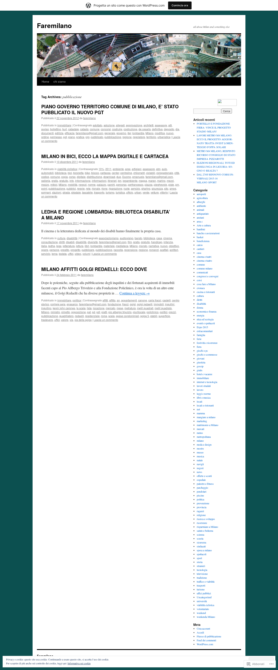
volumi (86, 254)
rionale (96, 188)
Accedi (200, 632)
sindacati (201, 546)
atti (170, 125)
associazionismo (109, 238)
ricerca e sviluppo (206, 519)
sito (166, 188)
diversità (93, 242)
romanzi (154, 250)
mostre (200, 448)
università (202, 601)
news (199, 472)
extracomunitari (205, 331)
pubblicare (88, 250)
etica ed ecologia (205, 319)
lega (58, 246)
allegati (120, 125)
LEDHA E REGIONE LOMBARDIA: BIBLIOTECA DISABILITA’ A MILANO (105, 214)
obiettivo (174, 246)
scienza (200, 534)
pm (177, 184)
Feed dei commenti (206, 640)
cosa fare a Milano (206, 284)
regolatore (139, 137)
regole (81, 188)
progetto (75, 250)
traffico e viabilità (205, 581)
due (118, 177)
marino (161, 180)
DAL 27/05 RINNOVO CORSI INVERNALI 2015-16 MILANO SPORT (215, 178)
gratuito (63, 180)
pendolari (201, 491)
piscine (200, 495)
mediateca (122, 246)
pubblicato (97, 137)
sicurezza (157, 188)
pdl (98, 312)
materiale (109, 246)
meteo (200, 432)
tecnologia (202, 569)
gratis (54, 180)
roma (104, 316)
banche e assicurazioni (208, 233)
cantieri (200, 249)
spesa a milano (204, 550)
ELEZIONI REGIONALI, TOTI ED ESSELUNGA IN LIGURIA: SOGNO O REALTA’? (216, 166)
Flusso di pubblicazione (209, 636)
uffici (70, 254)
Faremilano (54, 25)
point (44, 188)
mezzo (45, 184)
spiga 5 (144, 316)
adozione (109, 125)
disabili (70, 242)
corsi (199, 280)
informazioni (99, 180)
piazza (148, 184)
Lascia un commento (104, 254)
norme (92, 184)
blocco (95, 173)
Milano (150, 133)
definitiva (157, 129)
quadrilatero (66, 316)
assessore (161, 125)
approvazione (134, 125)
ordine (45, 137)
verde (146, 192)
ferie (199, 339)
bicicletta (78, 173)
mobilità (72, 184)
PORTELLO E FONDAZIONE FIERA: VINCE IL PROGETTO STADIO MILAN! (214, 127)
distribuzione (94, 177)
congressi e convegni (207, 276)
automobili (47, 173)
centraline (126, 173)
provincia (201, 507)
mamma (201, 413)
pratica (80, 137)
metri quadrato (163, 308)
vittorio (164, 192)
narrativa (154, 246)
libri (87, 246)
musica (200, 456)
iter (129, 133)
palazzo (101, 184)
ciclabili (150, 173)
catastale (73, 129)
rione (104, 188)
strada (66, 192)
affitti (105, 300)
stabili (153, 316)
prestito (65, 250)
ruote (127, 188)
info (72, 180)
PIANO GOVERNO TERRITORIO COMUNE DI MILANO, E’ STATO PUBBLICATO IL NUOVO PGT (110, 109)
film (130, 242)
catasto (84, 129)
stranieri (201, 566)
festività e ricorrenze (207, 342)
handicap (156, 242)
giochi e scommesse (207, 354)
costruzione (130, 129)
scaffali (164, 250)
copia (64, 177)
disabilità (72, 238)
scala (111, 316)
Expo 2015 (202, 327)
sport (199, 558)
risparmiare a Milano (207, 526)
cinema (167, 238)
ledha (51, 246)
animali (200, 209)
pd (93, 312)
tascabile (87, 192)
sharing (145, 188)
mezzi (170, 180)
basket (200, 237)
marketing (202, 421)
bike (87, 173)
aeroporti (201, 194)
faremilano (89, 118)
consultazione (49, 242)
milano (200, 440)
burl (64, 129)
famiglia (201, 335)
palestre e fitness (205, 483)
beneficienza (203, 241)
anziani (200, 217)
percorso (121, 184)
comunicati (202, 272)
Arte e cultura (204, 225)
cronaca (201, 288)
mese (120, 308)
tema (55, 254)
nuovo (170, 133)
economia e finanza (206, 311)
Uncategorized (204, 597)
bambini (201, 229)
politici (163, 312)
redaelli (79, 316)
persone (54, 250)
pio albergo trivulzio (120, 312)
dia (177, 129)
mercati (200, 429)
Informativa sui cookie (79, 663)
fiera (199, 346)
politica (77, 300)
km (119, 180)
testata (63, 254)
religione (201, 515)
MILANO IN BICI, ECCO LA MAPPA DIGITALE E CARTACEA (105, 156)
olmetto (65, 312)
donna (200, 307)
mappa (143, 180)
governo (121, 133)
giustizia (201, 362)
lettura (79, 246)
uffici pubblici (204, 593)
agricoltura (202, 198)
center (115, 173)
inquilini (169, 304)
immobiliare (64, 125)
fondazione (114, 304)
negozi (83, 184)
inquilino (46, 308)
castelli (166, 300)
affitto (112, 300)
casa (159, 238)
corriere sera (57, 304)
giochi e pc (202, 350)
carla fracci (154, 300)
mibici (53, 184)
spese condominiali (127, 316)
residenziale (92, 316)
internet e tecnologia (207, 382)
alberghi (201, 202)
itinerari (112, 180)
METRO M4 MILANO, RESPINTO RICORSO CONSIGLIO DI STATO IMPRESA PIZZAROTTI (216, 154)
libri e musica (203, 397)
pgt (65, 137)
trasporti (201, 585)
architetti (149, 125)
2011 (108, 169)
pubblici (71, 188)
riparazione (115, 188)
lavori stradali (204, 386)
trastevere (47, 320)
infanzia (168, 242)
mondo (143, 246)
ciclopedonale (164, 173)
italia (44, 246)
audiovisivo (126, 238)
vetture (155, 192)
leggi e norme (204, 393)
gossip (200, 366)
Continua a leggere (134, 293)
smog (173, 188)
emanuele (138, 177)
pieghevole (160, 184)
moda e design (204, 444)
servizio (135, 188)
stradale (76, 192)
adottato (97, 125)
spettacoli (201, 554)
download (109, 177)
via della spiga (83, 320)
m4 (198, 409)
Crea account (203, 628)
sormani (46, 192)
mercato (110, 308)
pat (89, 312)
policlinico (153, 312)
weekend (201, 613)
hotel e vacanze (204, 374)
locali (199, 401)
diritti (62, 242)
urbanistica (163, 137)
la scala (81, 308)
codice (45, 177)
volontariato (203, 609)
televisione (202, 573)
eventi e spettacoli (206, 323)
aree (128, 169)
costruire (117, 129)
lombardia (138, 133)
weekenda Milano (206, 616)
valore (64, 320)
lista (89, 308)
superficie (164, 316)
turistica (120, 192)
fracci (125, 304)
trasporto (99, 192)
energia (200, 315)
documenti (47, 133)
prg (87, 137)
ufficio (129, 192)
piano (71, 137)
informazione (83, 180)
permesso (56, 137)
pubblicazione (112, 137)
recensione (130, 250)
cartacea (105, 173)
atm (158, 169)
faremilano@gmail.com (89, 133)
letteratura (69, 246)
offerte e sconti (204, 476)
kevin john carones (64, 308)
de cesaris (145, 129)
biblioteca (60, 173)
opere (44, 250)
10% (101, 169)
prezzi (172, 312)
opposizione (78, 312)
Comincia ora (180, 5)
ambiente (118, 169)
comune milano (204, 268)
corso (72, 177)
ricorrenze (202, 523)
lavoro (200, 389)
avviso (45, 129)
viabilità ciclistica (67, 169)
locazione (98, 308)
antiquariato (203, 213)
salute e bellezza (205, 530)
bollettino (55, 129)
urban (137, 192)
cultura (61, 238)
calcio (200, 245)
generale (109, 133)
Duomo (126, 177)
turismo (110, 192)
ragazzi (200, 511)
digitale (81, 177)
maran (152, 180)
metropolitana (204, 436)
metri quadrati (145, 308)
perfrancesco (135, 184)
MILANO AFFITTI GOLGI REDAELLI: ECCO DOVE (94, 269)
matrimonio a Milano (207, 425)
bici (70, 173)
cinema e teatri (204, 256)
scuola (200, 538)
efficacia (69, 133)
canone (142, 300)
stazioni (56, 192)
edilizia (59, 133)
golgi (133, 304)
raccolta (118, 250)
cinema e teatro (204, 260)
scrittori (174, 250)
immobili (159, 304)
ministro (55, 312)
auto (164, 169)
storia (199, 562)
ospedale (201, 479)
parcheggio (202, 487)
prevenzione (203, 503)
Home (45, 81)
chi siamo (59, 81)
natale (200, 460)
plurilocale (139, 312)
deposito (169, 129)
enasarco (72, 304)
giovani (200, 358)
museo (200, 452)
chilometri (139, 173)
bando (138, 238)
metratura (130, 308)
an (118, 300)
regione (127, 137)
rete (88, 188)
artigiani (136, 169)
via (71, 320)
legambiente (130, 180)
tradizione (202, 577)
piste (171, 184)
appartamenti (129, 300)
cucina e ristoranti (206, 292)
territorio (151, 137)
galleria (45, 180)
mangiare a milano (206, 417)
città (176, 173)
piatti (104, 312)
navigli (200, 464)
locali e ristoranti (205, 405)
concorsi (106, 129)
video (78, 254)
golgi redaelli (144, 304)
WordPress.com (205, 644)
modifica (160, 133)
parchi (111, 184)
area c (200, 221)
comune (94, 129)
